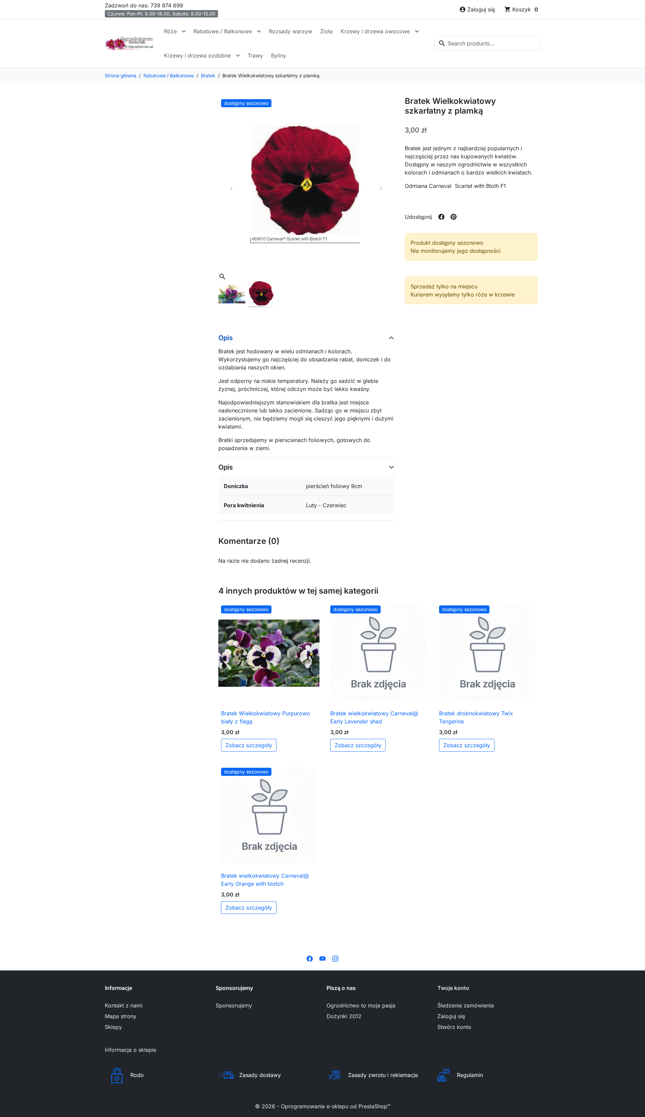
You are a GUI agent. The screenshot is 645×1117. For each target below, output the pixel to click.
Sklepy (113, 1027)
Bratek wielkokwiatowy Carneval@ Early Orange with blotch (265, 879)
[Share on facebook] (441, 216)
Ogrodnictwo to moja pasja (361, 1005)
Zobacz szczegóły (248, 745)
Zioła (326, 31)
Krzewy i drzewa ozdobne (197, 55)
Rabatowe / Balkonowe (223, 31)
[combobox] (487, 43)
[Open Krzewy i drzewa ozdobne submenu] (237, 55)
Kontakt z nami (123, 1005)
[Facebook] (309, 958)
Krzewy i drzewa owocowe (375, 31)
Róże (170, 31)
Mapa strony (120, 1016)
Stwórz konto (454, 1027)
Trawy (255, 55)
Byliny (278, 55)
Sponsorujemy (234, 1005)
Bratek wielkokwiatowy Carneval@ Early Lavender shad (374, 717)
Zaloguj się (451, 1016)
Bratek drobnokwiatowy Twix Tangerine (476, 717)
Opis (225, 338)
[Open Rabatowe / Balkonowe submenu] (259, 31)
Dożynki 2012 (344, 1016)
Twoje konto (453, 988)
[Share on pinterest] (453, 216)
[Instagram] (335, 958)
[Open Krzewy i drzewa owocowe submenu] (417, 31)
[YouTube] (322, 958)
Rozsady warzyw (290, 31)
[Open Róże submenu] (183, 31)
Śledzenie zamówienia (465, 1005)
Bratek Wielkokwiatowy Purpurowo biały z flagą (265, 717)
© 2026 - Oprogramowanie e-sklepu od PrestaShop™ (322, 1106)
